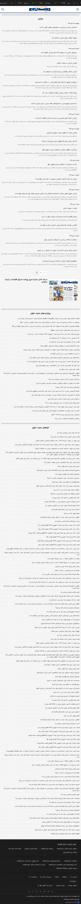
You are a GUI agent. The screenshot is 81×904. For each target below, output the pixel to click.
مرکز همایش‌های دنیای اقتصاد (51, 861)
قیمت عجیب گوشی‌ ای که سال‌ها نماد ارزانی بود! (65, 437)
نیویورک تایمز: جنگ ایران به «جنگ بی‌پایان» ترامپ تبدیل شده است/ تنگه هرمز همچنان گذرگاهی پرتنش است (47, 445)
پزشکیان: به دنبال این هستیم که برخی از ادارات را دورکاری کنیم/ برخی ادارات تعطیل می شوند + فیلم (49, 322)
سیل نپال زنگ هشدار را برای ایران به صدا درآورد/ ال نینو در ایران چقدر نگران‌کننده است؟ (53, 362)
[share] (36, 891)
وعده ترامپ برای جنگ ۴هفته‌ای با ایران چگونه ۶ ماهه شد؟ (61, 462)
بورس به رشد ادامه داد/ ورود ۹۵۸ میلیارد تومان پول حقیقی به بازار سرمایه (57, 627)
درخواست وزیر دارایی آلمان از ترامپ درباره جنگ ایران (63, 399)
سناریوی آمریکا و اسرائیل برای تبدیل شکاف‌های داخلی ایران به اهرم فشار (58, 470)
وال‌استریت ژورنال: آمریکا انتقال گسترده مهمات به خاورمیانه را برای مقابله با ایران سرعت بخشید (51, 350)
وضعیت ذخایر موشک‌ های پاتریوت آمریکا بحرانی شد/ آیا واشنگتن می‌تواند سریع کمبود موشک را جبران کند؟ (47, 596)
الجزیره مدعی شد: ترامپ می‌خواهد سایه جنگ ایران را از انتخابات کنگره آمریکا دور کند (54, 582)
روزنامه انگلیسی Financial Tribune (66, 868)
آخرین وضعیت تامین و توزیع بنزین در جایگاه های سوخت (61, 502)
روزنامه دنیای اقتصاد (47, 849)
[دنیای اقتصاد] (40, 9)
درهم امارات (42, 3)
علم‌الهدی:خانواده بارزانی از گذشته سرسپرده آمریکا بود (60, 261)
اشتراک (57, 877)
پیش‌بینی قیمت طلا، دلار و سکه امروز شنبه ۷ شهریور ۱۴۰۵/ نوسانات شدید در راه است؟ (53, 334)
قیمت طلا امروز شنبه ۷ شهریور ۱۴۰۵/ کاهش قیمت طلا (63, 537)
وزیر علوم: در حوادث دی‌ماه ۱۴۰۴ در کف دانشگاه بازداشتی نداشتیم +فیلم (57, 441)
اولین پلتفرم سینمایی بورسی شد (69, 592)
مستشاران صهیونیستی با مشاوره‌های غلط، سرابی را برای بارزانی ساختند (54, 103)
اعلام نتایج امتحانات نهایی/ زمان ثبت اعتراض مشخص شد (62, 506)
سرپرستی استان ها (45, 877)
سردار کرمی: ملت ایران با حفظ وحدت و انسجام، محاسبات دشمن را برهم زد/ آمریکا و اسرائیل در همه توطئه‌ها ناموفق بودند (42, 549)
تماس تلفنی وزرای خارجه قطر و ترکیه (68, 466)
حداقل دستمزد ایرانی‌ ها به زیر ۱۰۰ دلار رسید (66, 490)
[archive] (28, 891)
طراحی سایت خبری (72, 902)
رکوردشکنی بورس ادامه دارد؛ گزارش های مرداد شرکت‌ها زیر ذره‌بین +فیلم (57, 486)
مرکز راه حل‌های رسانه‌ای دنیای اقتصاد (34, 865)
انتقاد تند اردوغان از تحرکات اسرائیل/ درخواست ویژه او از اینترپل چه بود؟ (57, 383)
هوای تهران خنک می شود (71, 513)
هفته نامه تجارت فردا (14, 849)
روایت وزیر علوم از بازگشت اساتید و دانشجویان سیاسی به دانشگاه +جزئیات (57, 449)
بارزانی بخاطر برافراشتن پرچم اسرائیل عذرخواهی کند (60, 71)
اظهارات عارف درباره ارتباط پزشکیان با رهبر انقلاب (65, 631)
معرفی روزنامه (72, 886)
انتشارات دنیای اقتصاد (70, 861)
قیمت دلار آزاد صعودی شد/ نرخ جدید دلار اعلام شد (64, 342)
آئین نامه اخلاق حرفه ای (45, 886)
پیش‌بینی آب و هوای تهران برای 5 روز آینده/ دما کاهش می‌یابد (60, 822)
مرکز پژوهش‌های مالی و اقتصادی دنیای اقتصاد (63, 865)
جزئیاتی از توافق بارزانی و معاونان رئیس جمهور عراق (59, 150)
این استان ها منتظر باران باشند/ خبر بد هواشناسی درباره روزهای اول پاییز (57, 365)
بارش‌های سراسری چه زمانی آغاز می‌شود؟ (67, 387)
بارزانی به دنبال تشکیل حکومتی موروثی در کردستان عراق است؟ (56, 179)
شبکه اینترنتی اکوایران (30, 849)
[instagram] (52, 891)
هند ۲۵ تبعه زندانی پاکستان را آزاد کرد (68, 433)
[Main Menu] (78, 9)
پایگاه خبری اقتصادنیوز (70, 852)
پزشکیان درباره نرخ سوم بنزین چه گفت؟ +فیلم (65, 415)
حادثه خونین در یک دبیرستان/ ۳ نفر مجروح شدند (64, 338)
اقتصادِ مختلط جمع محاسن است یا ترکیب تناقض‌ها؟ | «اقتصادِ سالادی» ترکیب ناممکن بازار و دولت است (48, 319)
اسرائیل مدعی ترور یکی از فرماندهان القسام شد (65, 509)
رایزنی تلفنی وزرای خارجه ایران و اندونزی (67, 566)
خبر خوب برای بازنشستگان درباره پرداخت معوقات (64, 330)
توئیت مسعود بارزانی (70, 208)
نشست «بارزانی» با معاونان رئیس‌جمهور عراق (62, 164)
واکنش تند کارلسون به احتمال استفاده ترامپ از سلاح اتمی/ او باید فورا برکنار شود (55, 395)
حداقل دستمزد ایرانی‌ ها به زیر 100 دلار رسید (66, 692)
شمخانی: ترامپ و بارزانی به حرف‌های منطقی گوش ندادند (58, 27)
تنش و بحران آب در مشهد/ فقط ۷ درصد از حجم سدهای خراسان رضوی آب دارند (55, 563)
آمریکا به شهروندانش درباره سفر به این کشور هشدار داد (62, 612)
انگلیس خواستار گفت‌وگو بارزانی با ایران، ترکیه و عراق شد (58, 225)
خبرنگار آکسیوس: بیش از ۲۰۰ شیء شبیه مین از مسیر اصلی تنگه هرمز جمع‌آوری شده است (52, 391)
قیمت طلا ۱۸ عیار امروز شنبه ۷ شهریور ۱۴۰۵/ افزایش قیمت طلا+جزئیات (58, 541)
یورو (63, 3)
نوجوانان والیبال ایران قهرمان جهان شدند (67, 474)
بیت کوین (20, 3)
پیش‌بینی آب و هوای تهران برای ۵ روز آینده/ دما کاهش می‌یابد (60, 620)
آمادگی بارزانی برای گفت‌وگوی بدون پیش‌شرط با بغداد (59, 141)
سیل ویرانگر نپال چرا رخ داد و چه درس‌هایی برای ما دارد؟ (62, 403)
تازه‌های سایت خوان (40, 427)
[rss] (40, 891)
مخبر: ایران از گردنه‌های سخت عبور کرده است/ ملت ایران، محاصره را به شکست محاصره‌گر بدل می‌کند (49, 578)
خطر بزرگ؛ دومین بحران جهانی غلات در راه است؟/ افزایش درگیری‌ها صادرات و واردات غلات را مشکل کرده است (46, 407)
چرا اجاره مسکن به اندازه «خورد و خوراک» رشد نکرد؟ (63, 379)
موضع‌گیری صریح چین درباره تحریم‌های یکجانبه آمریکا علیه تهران (60, 623)
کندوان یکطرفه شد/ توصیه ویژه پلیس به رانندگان (64, 494)
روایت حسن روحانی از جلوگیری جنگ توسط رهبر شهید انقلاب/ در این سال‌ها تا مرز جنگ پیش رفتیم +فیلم (47, 459)
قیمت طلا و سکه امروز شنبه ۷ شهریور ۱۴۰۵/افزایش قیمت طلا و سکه (58, 545)
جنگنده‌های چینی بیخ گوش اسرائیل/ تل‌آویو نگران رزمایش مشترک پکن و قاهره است (54, 358)
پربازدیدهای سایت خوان (40, 313)
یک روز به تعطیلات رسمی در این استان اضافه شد (64, 354)
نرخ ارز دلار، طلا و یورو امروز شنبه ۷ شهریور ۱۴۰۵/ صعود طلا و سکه (58, 529)
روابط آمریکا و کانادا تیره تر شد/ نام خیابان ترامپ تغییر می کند (60, 574)
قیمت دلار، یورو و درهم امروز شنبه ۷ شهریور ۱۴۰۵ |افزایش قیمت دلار (58, 525)
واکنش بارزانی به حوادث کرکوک (67, 63)
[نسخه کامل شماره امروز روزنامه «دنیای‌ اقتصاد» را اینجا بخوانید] (63, 289)
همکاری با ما (33, 877)
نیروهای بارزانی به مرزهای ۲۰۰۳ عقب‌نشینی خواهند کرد (59, 52)
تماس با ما (73, 877)
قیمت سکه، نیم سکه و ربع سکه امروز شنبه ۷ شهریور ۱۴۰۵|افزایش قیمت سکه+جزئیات (53, 533)
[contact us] (32, 891)
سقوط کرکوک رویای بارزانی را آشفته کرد (64, 38)
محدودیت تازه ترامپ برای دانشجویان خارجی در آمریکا (63, 478)
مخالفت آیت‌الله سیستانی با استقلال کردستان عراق (60, 240)
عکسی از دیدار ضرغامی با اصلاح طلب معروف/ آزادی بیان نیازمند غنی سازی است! (55, 411)
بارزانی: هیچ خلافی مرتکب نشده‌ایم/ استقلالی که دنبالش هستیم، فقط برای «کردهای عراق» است (46, 193)
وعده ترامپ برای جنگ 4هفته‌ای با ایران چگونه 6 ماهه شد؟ (61, 665)
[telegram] (44, 891)
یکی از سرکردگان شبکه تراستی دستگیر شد (67, 521)
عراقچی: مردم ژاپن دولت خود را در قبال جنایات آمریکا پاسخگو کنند (59, 517)
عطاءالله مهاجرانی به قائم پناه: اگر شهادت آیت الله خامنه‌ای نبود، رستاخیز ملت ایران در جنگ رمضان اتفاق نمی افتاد (45, 326)
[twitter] (48, 891)
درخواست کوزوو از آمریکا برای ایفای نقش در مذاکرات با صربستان (56, 82)
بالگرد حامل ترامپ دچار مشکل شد (69, 369)
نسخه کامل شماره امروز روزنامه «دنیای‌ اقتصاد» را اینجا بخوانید (26, 280)
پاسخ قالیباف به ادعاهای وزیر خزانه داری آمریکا (65, 482)
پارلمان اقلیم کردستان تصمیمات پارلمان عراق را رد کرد (59, 217)
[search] (2, 9)
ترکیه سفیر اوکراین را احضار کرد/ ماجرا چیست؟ (65, 498)
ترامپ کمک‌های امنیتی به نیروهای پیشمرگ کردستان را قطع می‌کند (59, 346)
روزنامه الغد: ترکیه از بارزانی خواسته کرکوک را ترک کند (59, 93)
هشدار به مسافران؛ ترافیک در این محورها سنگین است (63, 559)
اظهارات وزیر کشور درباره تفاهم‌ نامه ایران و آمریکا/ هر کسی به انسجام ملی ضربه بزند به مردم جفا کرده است (47, 604)
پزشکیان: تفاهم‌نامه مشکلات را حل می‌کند (67, 419)
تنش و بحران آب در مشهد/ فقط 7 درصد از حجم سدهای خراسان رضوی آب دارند (55, 765)
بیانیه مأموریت (60, 886)
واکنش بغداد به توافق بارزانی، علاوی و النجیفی (62, 133)
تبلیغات (64, 877)
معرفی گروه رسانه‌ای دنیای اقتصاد (67, 849)
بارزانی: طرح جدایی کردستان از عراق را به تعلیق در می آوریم (57, 250)
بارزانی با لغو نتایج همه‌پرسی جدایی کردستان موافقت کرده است (56, 118)
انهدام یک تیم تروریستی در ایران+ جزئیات (67, 570)
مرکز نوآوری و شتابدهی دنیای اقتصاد (28, 861)
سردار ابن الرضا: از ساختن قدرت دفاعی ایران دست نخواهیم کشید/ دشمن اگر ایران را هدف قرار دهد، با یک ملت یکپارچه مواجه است (41, 554)
